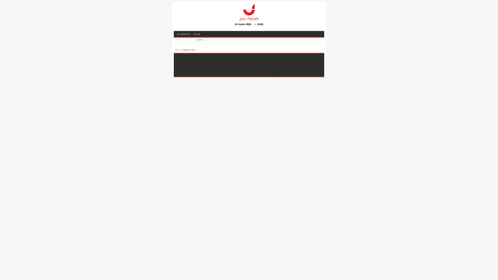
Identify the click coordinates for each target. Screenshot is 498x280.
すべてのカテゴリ (184, 34)
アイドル (196, 34)
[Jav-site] (249, 12)
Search (199, 39)
